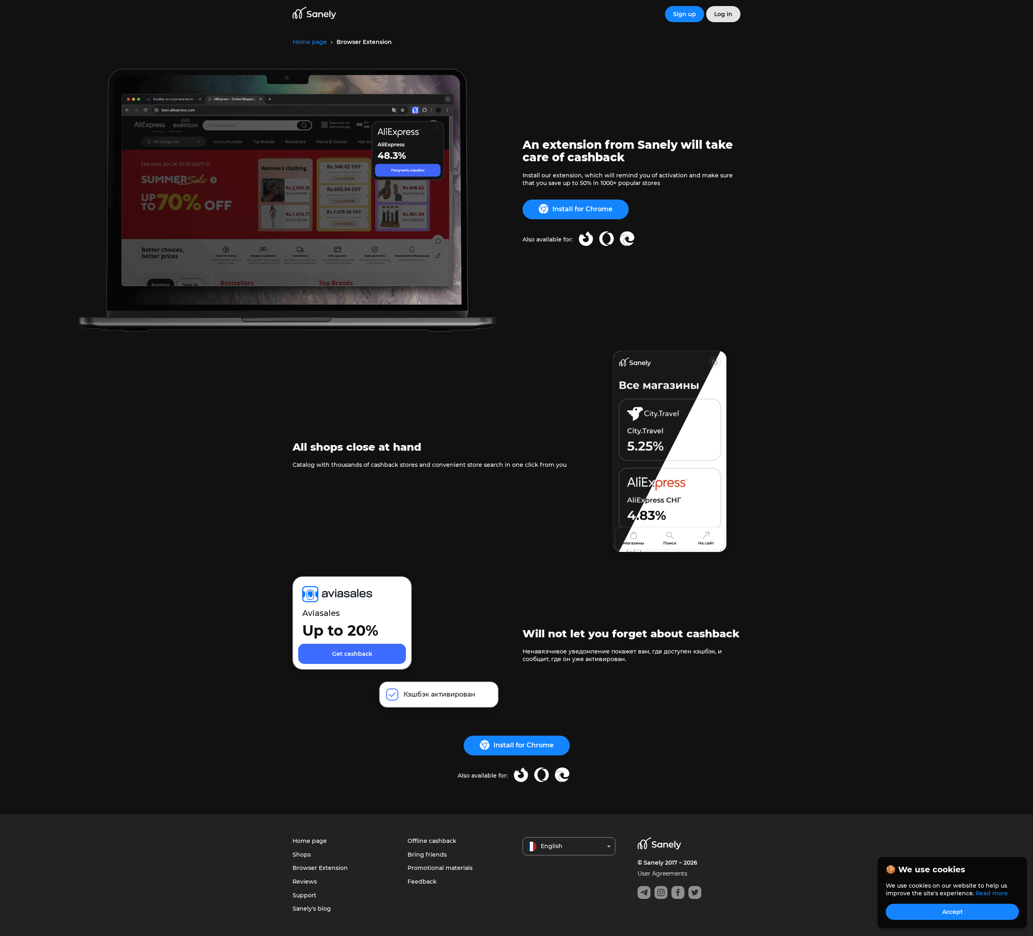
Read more (992, 893)
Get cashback (352, 653)
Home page (310, 840)
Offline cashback (432, 840)
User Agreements (662, 873)
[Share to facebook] (677, 892)
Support (304, 895)
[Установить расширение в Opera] (606, 239)
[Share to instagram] (661, 892)
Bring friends (427, 854)
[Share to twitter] (694, 892)
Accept (952, 911)
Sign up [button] (684, 14)
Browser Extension (320, 868)
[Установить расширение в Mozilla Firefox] (586, 239)
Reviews (305, 881)
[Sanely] (314, 14)
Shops (302, 854)
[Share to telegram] (644, 892)
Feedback (422, 881)
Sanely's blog (312, 908)
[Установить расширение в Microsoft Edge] (627, 239)
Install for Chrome (582, 209)
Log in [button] (723, 14)
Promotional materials (440, 868)
